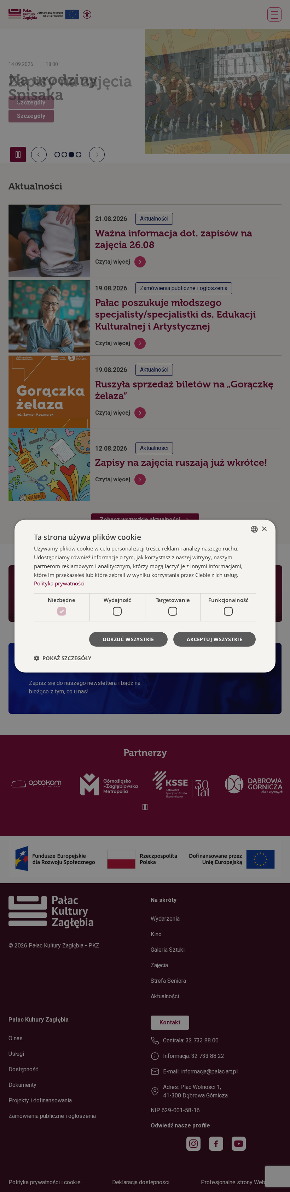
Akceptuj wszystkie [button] (214, 639)
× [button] (264, 528)
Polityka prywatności (59, 583)
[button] (62, 658)
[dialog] (145, 596)
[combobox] (254, 529)
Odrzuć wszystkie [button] (128, 639)
